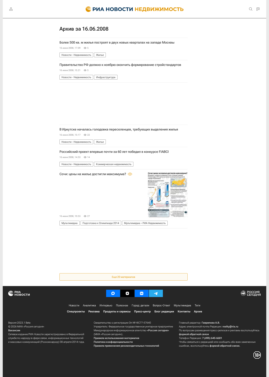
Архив (198, 311)
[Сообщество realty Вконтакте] (142, 293)
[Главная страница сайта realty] (134, 9)
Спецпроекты (76, 311)
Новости (74, 305)
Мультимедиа (182, 305)
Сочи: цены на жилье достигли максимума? (93, 174)
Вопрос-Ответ (161, 305)
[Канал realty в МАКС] (113, 293)
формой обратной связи (194, 334)
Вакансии (14, 330)
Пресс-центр (142, 311)
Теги (197, 305)
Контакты (184, 311)
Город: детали (140, 305)
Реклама (94, 311)
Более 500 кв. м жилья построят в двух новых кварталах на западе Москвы (116, 42)
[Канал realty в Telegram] (156, 293)
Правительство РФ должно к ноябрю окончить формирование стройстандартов (120, 65)
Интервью (106, 305)
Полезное (122, 305)
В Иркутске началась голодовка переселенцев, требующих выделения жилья (118, 129)
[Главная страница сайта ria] (107, 9)
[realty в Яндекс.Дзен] (127, 293)
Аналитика (89, 305)
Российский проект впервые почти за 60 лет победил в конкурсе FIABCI (114, 152)
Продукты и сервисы (116, 311)
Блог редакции (164, 311)
